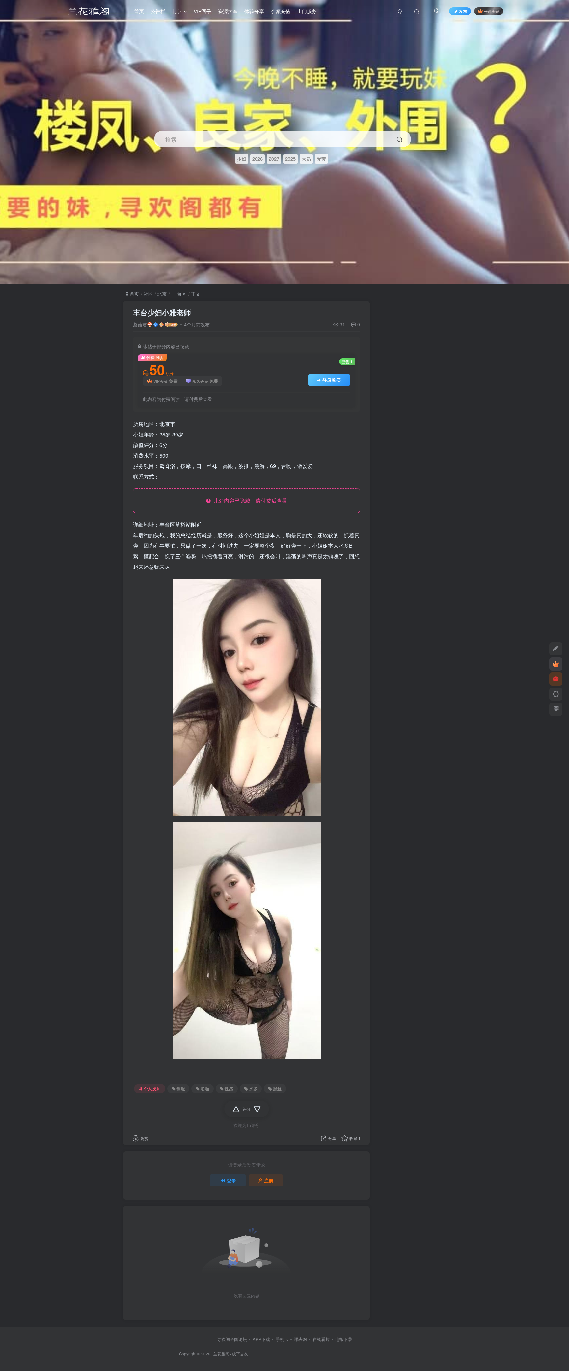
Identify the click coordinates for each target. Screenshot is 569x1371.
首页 (133, 293)
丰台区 (178, 293)
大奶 (306, 158)
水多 (253, 1089)
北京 (162, 293)
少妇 (241, 158)
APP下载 (261, 1339)
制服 (180, 1089)
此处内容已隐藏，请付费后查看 (249, 500)
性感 (229, 1089)
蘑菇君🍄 (142, 324)
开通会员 (492, 11)
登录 (231, 1180)
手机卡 (282, 1339)
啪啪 (205, 1089)
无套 (321, 158)
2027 (274, 158)
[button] (558, 280)
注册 (268, 1180)
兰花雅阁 (221, 1353)
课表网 (300, 1339)
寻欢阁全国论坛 (232, 1339)
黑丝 (277, 1089)
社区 (148, 293)
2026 (257, 158)
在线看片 (321, 1339)
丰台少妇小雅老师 (162, 312)
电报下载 (343, 1339)
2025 (290, 158)
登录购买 (331, 380)
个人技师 (152, 1089)
